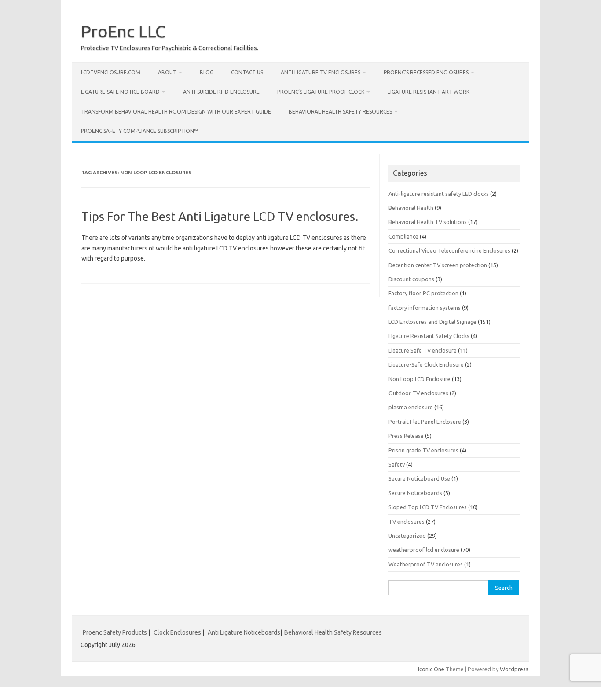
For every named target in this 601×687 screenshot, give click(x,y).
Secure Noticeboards (415, 493)
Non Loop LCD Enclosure (419, 379)
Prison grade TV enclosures (423, 450)
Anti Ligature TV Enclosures (320, 72)
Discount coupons (411, 279)
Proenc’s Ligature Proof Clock (320, 92)
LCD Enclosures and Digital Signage (432, 322)
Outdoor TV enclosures (418, 393)
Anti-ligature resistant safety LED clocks (438, 194)
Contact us (247, 72)
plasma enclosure (410, 407)
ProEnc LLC (123, 31)
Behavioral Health (410, 208)
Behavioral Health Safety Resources (340, 111)
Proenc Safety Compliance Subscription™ (139, 131)
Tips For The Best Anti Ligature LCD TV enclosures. (220, 216)
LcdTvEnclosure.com (110, 72)
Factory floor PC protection (423, 293)
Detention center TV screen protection (437, 265)
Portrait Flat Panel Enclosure (424, 422)
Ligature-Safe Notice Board (120, 92)
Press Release (406, 436)
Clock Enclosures (177, 632)
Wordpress (514, 669)
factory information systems (424, 308)
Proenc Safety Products (115, 632)
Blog (206, 72)
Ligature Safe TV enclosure (422, 350)
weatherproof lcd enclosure (423, 550)
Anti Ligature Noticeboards (244, 632)
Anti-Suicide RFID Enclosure (221, 92)
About (167, 72)
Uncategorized (407, 536)
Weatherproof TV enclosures (425, 564)
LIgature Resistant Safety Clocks (428, 336)
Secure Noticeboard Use (419, 478)
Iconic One (431, 669)
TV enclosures (406, 521)
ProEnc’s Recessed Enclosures (426, 72)
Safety (396, 464)
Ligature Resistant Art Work (428, 92)
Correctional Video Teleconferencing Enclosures (449, 250)
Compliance (403, 236)
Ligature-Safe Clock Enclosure (426, 364)
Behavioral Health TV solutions (427, 222)
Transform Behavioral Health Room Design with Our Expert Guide (176, 111)
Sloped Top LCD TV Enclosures (427, 507)
